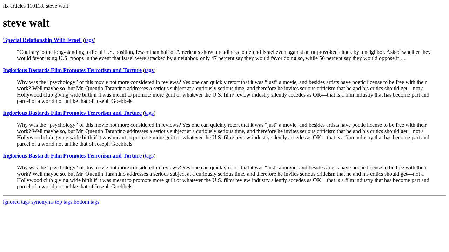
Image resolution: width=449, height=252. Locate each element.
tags (89, 40)
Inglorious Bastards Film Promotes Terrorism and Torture (72, 70)
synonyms (42, 202)
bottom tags (86, 202)
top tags (63, 202)
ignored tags (16, 202)
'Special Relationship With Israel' (42, 40)
